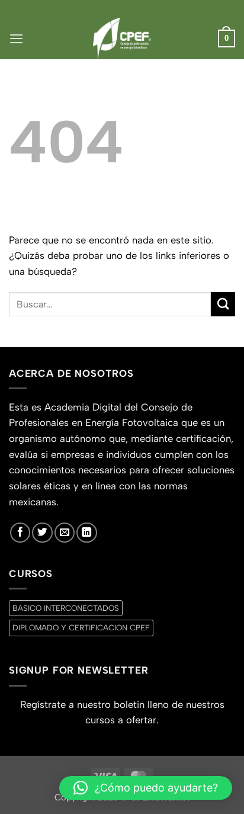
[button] (16, 38)
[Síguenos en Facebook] (20, 533)
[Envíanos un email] (64, 533)
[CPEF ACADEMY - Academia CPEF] (122, 38)
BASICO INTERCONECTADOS (65, 608)
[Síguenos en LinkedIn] (86, 533)
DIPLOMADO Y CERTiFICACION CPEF (81, 627)
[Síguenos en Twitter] (42, 533)
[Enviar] (223, 304)
